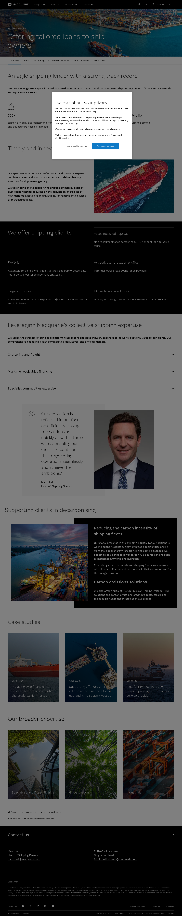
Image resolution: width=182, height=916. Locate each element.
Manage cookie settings (76, 146)
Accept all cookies (105, 146)
